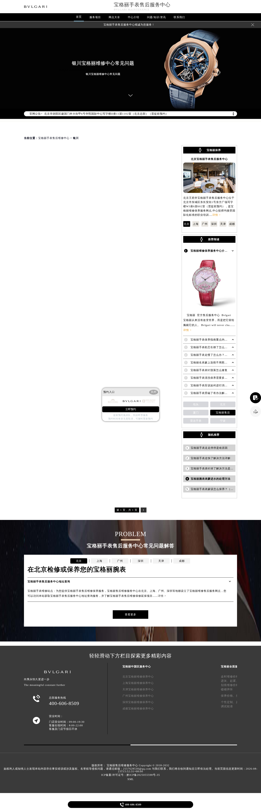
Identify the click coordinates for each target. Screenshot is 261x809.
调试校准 (227, 706)
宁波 (223, 420)
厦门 (196, 412)
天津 (223, 224)
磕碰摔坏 (227, 689)
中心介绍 (133, 17)
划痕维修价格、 (231, 685)
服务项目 (95, 17)
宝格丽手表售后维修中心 (53, 138)
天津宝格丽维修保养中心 (138, 689)
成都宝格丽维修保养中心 (138, 708)
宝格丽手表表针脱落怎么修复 (209, 370)
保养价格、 (228, 695)
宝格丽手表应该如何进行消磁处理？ (213, 385)
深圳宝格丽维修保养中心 (138, 702)
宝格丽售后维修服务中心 (122, 765)
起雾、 (234, 680)
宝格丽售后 (223, 412)
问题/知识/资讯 (156, 17)
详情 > (216, 214)
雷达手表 (196, 420)
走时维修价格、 (231, 676)
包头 (196, 404)
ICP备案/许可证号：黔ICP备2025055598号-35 (130, 775)
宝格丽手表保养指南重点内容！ (210, 339)
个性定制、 (228, 702)
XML (130, 779)
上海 (196, 224)
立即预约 (130, 409)
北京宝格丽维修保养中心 (138, 676)
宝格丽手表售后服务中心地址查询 (49, 581)
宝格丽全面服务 (231, 666)
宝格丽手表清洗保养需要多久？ (210, 377)
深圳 (214, 224)
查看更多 (130, 614)
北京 (186, 224)
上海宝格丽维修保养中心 (138, 683)
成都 (232, 224)
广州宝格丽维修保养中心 (138, 695)
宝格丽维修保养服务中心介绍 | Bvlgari (215, 250)
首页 (79, 16)
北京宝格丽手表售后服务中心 (209, 159)
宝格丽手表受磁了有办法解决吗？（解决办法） (220, 393)
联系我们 (179, 17)
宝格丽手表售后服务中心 (142, 4)
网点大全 (114, 17)
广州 (205, 224)
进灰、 (225, 680)
